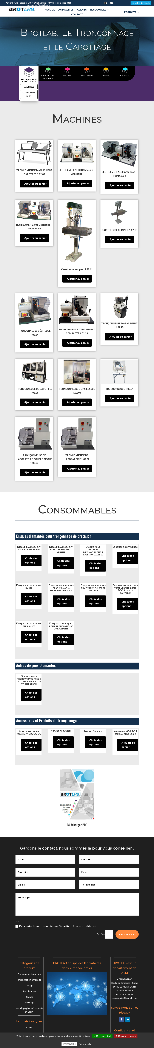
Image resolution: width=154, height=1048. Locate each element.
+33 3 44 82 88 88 (124, 994)
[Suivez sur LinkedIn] (127, 1019)
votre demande (142, 3)
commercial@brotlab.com (124, 998)
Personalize (69, 1044)
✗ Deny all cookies (126, 1036)
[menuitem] (106, 3)
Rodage (106, 76)
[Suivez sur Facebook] (121, 1019)
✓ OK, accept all (102, 1036)
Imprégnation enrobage (29, 979)
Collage (67, 76)
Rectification (86, 76)
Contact (77, 14)
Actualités (66, 10)
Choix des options (31, 560)
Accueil (50, 10)
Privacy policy (86, 1044)
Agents (82, 10)
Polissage (125, 76)
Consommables (29, 94)
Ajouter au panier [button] (35, 183)
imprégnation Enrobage (48, 77)
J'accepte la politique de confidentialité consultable (57, 926)
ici (94, 926)
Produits (130, 12)
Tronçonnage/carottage (29, 974)
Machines (28, 86)
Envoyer (127, 934)
